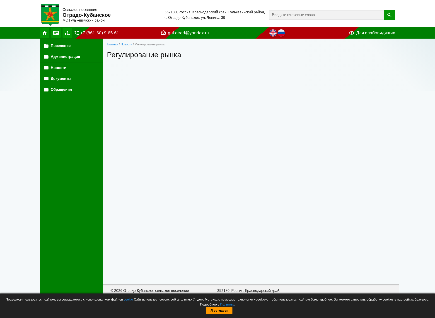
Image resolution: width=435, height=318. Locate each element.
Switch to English (273, 33)
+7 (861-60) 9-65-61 (99, 32)
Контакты (56, 33)
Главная (44, 33)
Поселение (61, 46)
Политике (227, 304)
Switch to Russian (281, 33)
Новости (126, 44)
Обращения (61, 89)
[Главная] (50, 15)
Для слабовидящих (375, 32)
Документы (61, 79)
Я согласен (219, 310)
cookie (128, 299)
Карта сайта (67, 33)
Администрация (65, 57)
